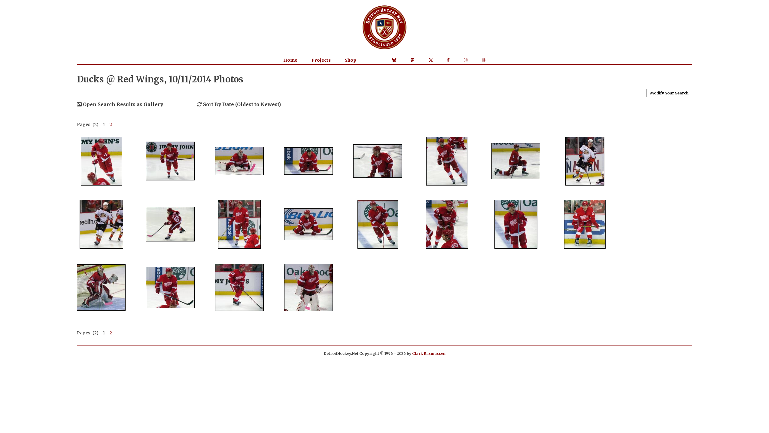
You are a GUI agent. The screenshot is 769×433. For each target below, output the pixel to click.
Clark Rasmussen (428, 353)
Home (290, 60)
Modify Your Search (669, 93)
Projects (321, 60)
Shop (350, 60)
